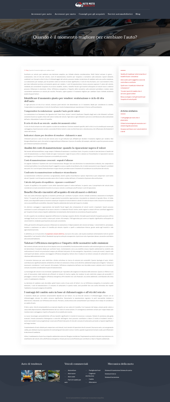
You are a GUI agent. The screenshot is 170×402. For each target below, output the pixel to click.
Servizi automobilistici (120, 14)
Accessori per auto (41, 14)
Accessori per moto (65, 14)
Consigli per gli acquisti (92, 14)
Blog (138, 14)
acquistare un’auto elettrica (55, 234)
